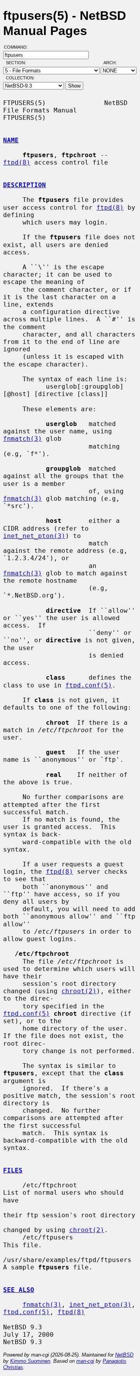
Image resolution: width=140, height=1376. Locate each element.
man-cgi (85, 1361)
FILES (13, 1170)
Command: (18, 47)
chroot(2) (78, 991)
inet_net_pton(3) (34, 536)
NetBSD (124, 1355)
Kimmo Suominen (30, 1361)
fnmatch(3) (22, 438)
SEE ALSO (18, 1290)
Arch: (113, 62)
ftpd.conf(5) (88, 685)
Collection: (20, 77)
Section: (18, 62)
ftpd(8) (16, 162)
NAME (11, 140)
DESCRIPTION (24, 185)
